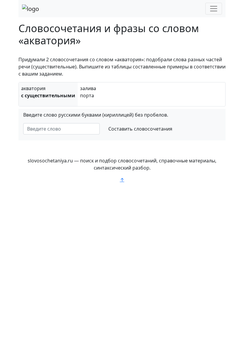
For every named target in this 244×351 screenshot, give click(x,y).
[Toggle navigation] (213, 9)
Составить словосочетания (140, 129)
